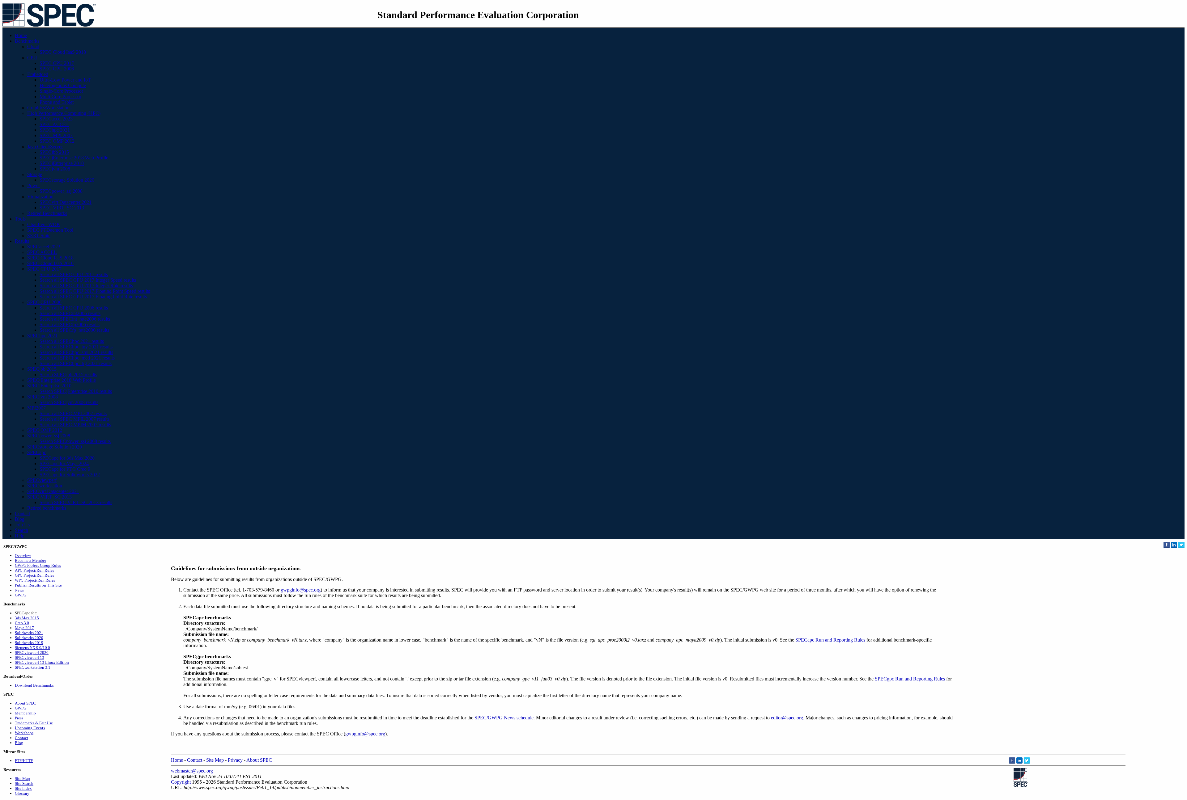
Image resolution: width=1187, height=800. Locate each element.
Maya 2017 (24, 627)
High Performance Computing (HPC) (63, 113)
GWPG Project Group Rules (38, 565)
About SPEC (25, 703)
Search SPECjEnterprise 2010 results (76, 391)
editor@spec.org (787, 717)
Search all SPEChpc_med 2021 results (77, 357)
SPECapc (36, 452)
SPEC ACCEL (54, 124)
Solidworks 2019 (29, 642)
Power (33, 185)
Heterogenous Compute (63, 85)
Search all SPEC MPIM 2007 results (75, 424)
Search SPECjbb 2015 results (68, 374)
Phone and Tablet (57, 102)
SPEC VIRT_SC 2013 (62, 207)
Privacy (235, 760)
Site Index (23, 788)
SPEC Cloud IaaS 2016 (50, 263)
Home (21, 35)
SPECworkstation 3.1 (32, 667)
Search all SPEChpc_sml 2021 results (76, 352)
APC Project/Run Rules (34, 570)
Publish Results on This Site (38, 585)
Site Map (22, 778)
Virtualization (40, 196)
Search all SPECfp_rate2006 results (74, 330)
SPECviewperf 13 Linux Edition (42, 662)
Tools (20, 218)
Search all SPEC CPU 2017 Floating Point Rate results (93, 296)
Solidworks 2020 (29, 637)
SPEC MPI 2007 (56, 135)
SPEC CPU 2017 (57, 63)
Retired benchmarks (46, 508)
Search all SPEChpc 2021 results (72, 341)
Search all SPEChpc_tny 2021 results (76, 346)
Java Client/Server (45, 146)
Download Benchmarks (34, 685)
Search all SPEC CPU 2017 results (74, 274)
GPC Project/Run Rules (34, 575)
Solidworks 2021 (29, 632)
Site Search (24, 783)
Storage (34, 174)
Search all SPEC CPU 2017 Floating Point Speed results (95, 291)
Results (22, 241)
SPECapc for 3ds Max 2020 (67, 458)
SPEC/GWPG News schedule (504, 717)
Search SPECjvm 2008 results (69, 402)
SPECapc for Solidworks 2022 (70, 474)
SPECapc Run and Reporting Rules (830, 639)
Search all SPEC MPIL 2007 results (74, 419)
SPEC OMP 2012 (57, 141)
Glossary (22, 793)
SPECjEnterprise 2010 (62, 163)
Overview (23, 555)
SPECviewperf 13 (29, 657)
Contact (22, 513)
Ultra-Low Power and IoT (65, 79)
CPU (32, 57)
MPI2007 (36, 408)
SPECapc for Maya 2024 (64, 463)
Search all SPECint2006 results (70, 313)
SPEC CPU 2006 (57, 68)
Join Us (22, 524)
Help (19, 535)
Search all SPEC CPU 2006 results (74, 307)
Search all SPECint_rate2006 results (75, 319)
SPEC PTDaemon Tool (50, 230)
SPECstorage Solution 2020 (67, 180)
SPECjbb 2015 (54, 152)
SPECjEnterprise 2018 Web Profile (74, 157)
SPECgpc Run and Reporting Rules (910, 678)
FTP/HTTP (24, 760)
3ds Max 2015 (27, 618)
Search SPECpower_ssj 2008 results (75, 441)
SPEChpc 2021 (55, 130)
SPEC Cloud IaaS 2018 (63, 52)
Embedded (37, 74)
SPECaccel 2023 (56, 118)
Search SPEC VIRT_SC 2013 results (76, 502)
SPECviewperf (42, 480)
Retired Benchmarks (47, 213)
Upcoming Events (30, 728)
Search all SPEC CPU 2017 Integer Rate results (86, 285)
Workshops (24, 733)
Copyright (181, 782)
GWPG (20, 595)
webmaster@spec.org (192, 770)
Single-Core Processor (61, 91)
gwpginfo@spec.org (301, 589)
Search (21, 530)
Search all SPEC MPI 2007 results (73, 413)
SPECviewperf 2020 (32, 652)
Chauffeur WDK (43, 224)
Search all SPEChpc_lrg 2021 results (76, 363)
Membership (25, 713)
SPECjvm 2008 (55, 168)
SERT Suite (38, 235)
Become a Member (30, 560)
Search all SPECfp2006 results (70, 324)
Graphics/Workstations (49, 107)
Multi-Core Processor (60, 96)
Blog (19, 519)
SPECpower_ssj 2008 (61, 191)
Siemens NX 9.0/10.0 (32, 647)
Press (19, 718)
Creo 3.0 (22, 623)
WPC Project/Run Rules (35, 580)
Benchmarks (27, 41)
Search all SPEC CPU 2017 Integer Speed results (88, 280)
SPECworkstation (44, 485)
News (19, 590)
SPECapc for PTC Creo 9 (65, 469)
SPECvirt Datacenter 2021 (65, 202)
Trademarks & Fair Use (34, 723)
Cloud (33, 46)
